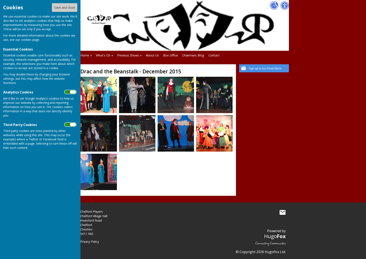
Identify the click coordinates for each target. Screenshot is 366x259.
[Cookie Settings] (274, 5)
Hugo (275, 236)
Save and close (64, 7)
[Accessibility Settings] (284, 5)
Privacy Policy (89, 242)
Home (84, 55)
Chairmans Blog (193, 55)
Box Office (170, 55)
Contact (214, 55)
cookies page (30, 40)
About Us (152, 55)
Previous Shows (128, 55)
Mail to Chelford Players (282, 212)
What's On (103, 55)
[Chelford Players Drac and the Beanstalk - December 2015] (98, 95)
